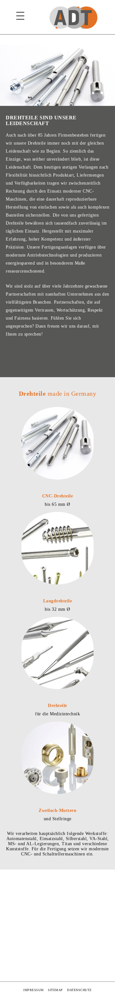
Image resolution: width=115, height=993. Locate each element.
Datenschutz (79, 990)
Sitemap (55, 990)
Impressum (33, 990)
